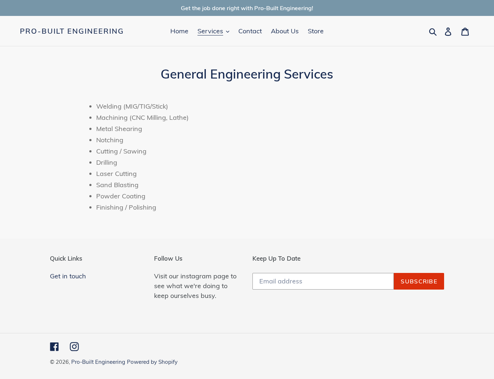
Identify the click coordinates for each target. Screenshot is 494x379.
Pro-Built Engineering (72, 31)
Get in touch (68, 276)
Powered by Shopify (152, 361)
